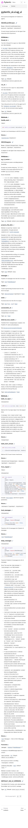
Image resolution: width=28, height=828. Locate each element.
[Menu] (25, 2)
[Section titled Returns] (6, 135)
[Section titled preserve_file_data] (13, 225)
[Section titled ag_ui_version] (10, 159)
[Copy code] (24, 127)
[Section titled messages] (8, 276)
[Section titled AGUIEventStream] (16, 23)
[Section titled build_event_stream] (14, 444)
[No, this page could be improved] (20, 796)
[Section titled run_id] (6, 85)
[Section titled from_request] (10, 467)
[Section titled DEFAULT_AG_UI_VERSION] (22, 781)
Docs (14, 2)
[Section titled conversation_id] (12, 308)
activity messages (14, 232)
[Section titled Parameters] (8, 744)
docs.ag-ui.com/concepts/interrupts (12, 328)
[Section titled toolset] (6, 286)
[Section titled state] (5, 298)
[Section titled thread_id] (8, 40)
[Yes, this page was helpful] (18, 796)
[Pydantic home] (6, 2)
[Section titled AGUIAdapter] (12, 142)
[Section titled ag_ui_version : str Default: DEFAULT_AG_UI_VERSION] (14, 758)
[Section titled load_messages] (11, 510)
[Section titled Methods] (8, 117)
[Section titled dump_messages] (12, 541)
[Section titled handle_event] (10, 120)
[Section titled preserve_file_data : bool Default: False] (5, 768)
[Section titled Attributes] (8, 37)
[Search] (21, 2)
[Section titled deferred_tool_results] (15, 320)
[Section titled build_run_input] (11, 399)
